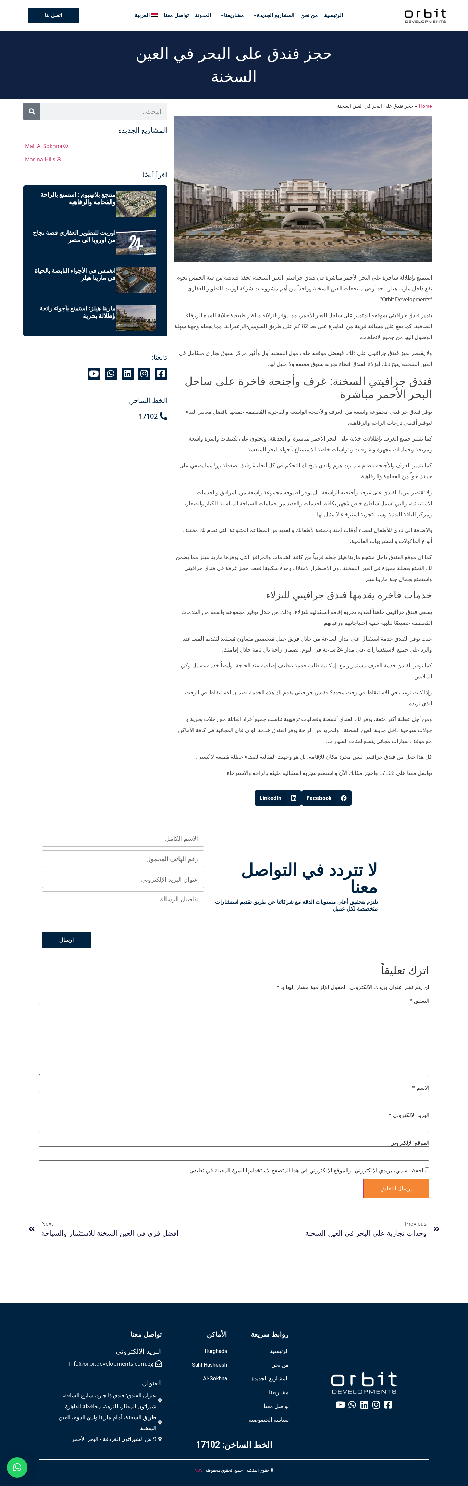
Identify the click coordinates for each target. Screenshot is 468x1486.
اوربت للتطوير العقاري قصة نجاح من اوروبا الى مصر (74, 236)
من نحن (309, 15)
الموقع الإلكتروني (409, 1143)
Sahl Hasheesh (209, 1365)
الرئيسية (333, 15)
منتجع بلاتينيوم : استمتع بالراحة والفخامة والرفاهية (78, 198)
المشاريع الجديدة (275, 15)
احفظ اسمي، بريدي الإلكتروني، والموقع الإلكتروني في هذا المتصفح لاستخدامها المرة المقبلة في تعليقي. (305, 1170)
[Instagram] (144, 374)
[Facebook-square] (161, 374)
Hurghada (216, 1351)
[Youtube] (94, 374)
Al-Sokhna (215, 1378)
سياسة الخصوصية (268, 1419)
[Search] (31, 111)
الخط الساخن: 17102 (234, 1445)
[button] (326, 798)
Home (425, 106)
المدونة (203, 15)
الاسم (420, 1087)
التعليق (419, 1000)
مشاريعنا (234, 15)
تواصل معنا (176, 15)
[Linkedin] (128, 374)
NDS (198, 1470)
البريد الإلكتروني (409, 1115)
